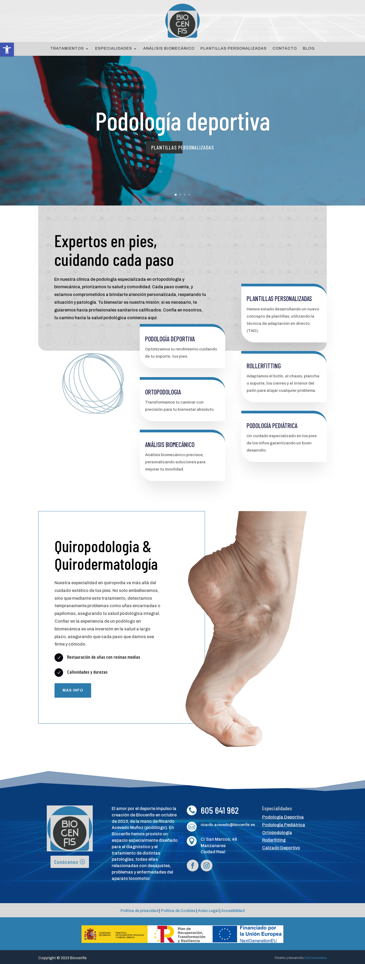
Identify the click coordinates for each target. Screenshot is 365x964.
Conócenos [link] (66, 862)
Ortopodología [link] (277, 832)
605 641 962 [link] (220, 810)
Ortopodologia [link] (163, 392)
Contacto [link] (285, 48)
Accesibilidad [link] (232, 911)
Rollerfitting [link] (264, 366)
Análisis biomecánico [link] (170, 444)
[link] (7, 50)
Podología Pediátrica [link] (272, 425)
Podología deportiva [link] (182, 120)
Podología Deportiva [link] (283, 817)
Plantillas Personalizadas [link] (233, 48)
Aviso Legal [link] (208, 911)
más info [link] (73, 690)
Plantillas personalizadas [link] (182, 147)
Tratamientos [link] (67, 48)
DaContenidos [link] (315, 958)
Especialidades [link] (113, 48)
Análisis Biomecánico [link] (169, 48)
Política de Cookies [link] (178, 911)
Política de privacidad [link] (139, 911)
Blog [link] (309, 48)
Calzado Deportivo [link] (281, 848)
